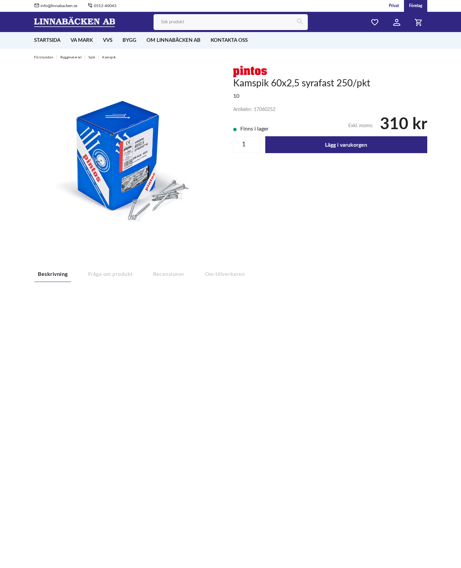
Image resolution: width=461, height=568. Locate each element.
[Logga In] (396, 22)
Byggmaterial (70, 57)
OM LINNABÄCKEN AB (173, 40)
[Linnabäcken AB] (74, 21)
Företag (415, 6)
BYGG (129, 40)
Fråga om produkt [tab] (110, 274)
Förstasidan (44, 57)
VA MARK (82, 40)
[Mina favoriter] (375, 22)
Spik (91, 57)
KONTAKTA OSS (229, 40)
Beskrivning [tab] (53, 274)
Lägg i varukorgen (346, 145)
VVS (107, 40)
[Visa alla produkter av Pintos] (250, 71)
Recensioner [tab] (168, 274)
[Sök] (300, 22)
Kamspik (109, 57)
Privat (394, 6)
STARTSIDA (47, 40)
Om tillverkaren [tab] (225, 274)
